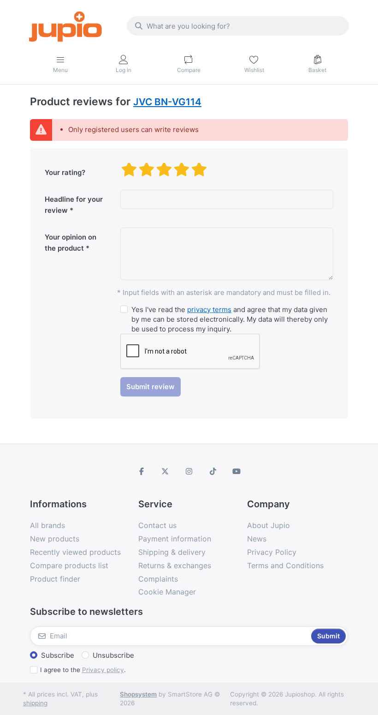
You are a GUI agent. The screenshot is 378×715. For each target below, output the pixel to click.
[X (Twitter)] (165, 471)
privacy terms (209, 309)
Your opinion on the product (70, 242)
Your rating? (65, 172)
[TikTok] (213, 471)
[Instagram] (189, 471)
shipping (35, 703)
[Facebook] (141, 471)
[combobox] (238, 26)
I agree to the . (83, 669)
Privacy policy (103, 669)
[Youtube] (236, 471)
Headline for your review (74, 205)
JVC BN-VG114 (167, 102)
